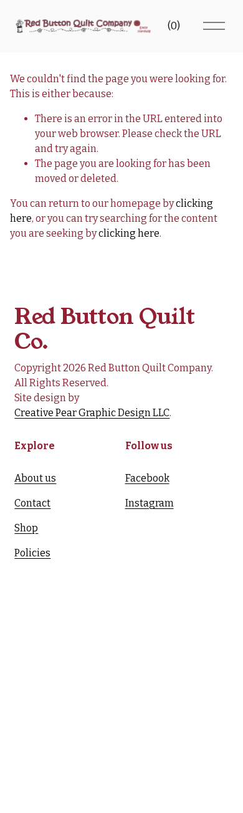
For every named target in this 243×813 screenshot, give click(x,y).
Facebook (147, 478)
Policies (32, 553)
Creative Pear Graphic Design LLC (91, 413)
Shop (26, 528)
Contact (32, 503)
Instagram (149, 503)
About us (35, 478)
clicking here (129, 233)
